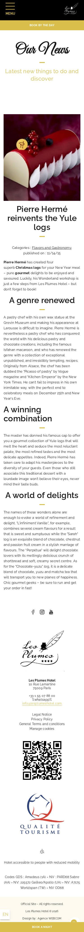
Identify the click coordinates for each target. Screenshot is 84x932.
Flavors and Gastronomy (51, 248)
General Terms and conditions (42, 724)
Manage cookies (42, 728)
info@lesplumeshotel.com (42, 703)
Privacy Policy (42, 719)
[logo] (33, 612)
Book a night (42, 927)
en (6, 914)
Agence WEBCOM (49, 918)
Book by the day (42, 25)
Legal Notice (42, 714)
